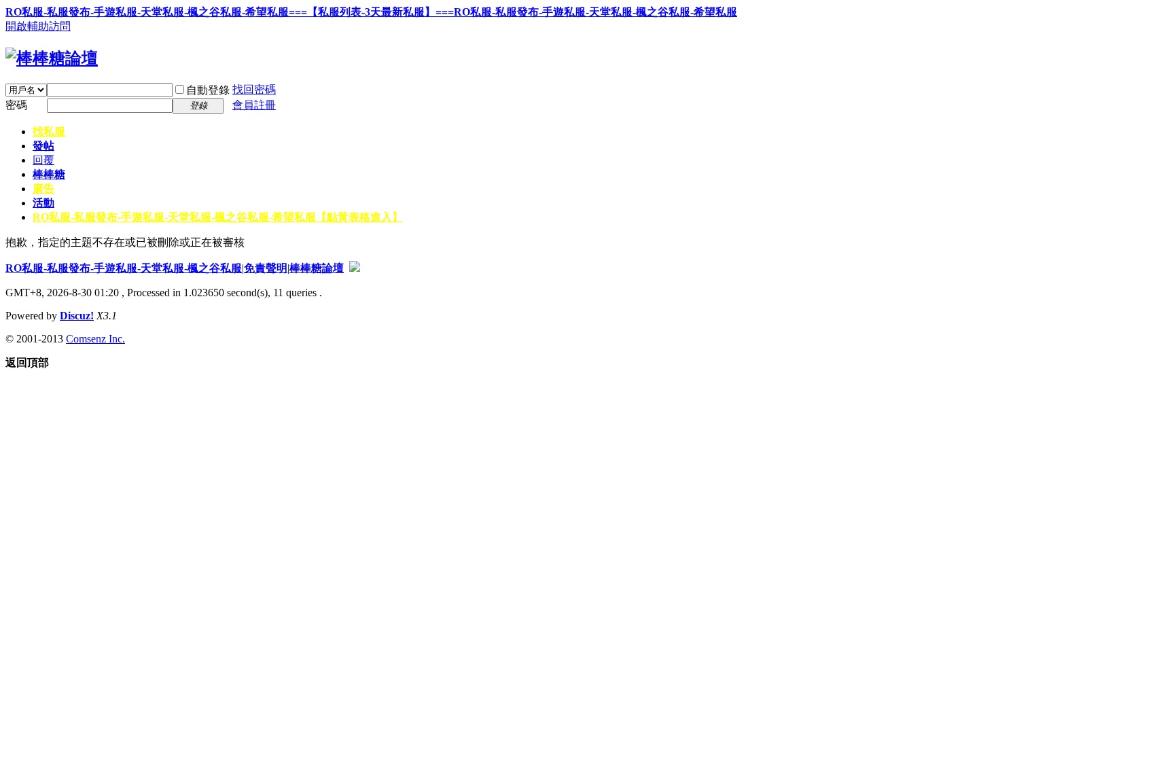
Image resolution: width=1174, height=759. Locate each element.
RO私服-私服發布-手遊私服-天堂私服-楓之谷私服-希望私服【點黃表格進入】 (218, 217)
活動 (43, 203)
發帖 (43, 146)
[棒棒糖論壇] (51, 58)
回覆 (43, 160)
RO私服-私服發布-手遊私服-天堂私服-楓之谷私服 (123, 268)
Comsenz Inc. (95, 339)
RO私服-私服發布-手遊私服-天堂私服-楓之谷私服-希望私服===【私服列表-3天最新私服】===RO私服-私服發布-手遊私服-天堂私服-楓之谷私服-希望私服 (371, 12)
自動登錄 (208, 90)
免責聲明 (265, 268)
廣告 (43, 188)
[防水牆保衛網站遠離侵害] (354, 268)
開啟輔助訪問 (38, 26)
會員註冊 (254, 105)
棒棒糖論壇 (316, 268)
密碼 (16, 105)
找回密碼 (254, 89)
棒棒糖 (49, 174)
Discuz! (77, 315)
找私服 (49, 131)
